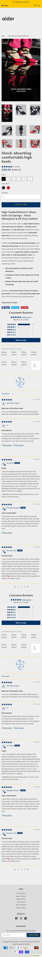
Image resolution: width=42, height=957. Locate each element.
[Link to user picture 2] (18, 449)
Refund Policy (21, 899)
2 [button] (18, 587)
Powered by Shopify (23, 944)
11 (30, 178)
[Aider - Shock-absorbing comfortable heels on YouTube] (25, 919)
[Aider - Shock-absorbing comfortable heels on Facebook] (16, 919)
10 (24, 178)
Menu (6, 6)
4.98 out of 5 (26, 317)
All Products (21, 902)
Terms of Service (21, 896)
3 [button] (21, 587)
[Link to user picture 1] (7, 449)
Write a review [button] (21, 340)
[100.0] (20, 381)
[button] (7, 167)
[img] (7, 400)
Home (3, 36)
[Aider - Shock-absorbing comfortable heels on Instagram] (21, 919)
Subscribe (33, 935)
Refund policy (21, 908)
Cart (38, 6)
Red (8, 188)
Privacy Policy (21, 893)
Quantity (5, 193)
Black (3, 188)
